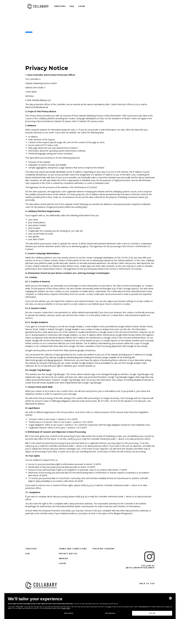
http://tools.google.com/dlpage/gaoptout (44, 360)
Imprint (63, 558)
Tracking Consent (103, 548)
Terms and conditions (73, 548)
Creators (59, 6)
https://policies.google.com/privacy (79, 350)
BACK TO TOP (147, 583)
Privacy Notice (68, 553)
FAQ (72, 6)
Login (81, 6)
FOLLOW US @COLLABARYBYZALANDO (140, 566)
